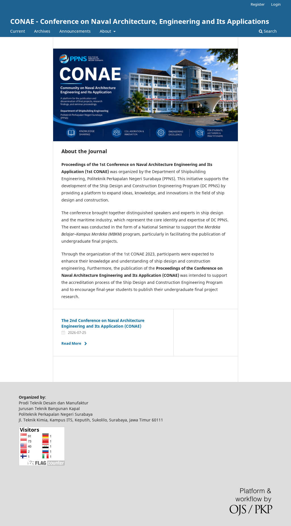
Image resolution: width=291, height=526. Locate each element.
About (106, 31)
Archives (42, 31)
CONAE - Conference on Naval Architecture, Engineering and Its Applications (139, 21)
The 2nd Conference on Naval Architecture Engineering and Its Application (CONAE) (102, 323)
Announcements (75, 31)
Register (258, 4)
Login (276, 4)
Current (17, 31)
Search (270, 31)
